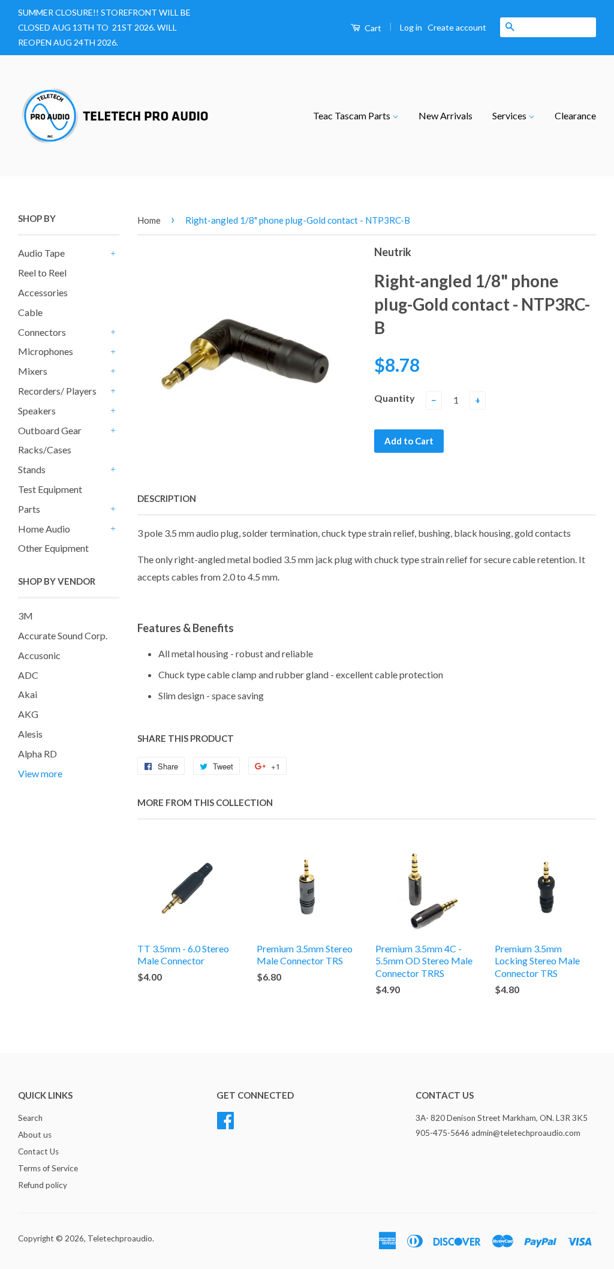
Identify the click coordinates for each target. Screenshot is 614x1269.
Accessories (43, 292)
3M (25, 615)
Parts (29, 509)
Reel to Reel (42, 272)
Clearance (575, 115)
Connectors (42, 332)
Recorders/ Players (57, 390)
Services (510, 115)
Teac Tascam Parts (352, 115)
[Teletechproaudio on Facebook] (225, 1119)
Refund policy (42, 1185)
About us (35, 1134)
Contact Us (38, 1151)
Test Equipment (50, 489)
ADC (28, 675)
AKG (28, 714)
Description (166, 498)
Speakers (37, 410)
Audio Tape (41, 252)
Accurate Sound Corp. (62, 635)
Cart (372, 28)
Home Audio (44, 528)
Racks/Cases (44, 449)
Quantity (394, 398)
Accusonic (39, 655)
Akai (27, 694)
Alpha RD (37, 753)
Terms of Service (48, 1168)
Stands (32, 469)
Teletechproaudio (120, 1238)
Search (30, 1118)
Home (149, 220)
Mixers (32, 371)
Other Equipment (53, 548)
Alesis (30, 733)
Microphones (45, 351)
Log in (411, 27)
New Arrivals (445, 115)
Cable (30, 312)
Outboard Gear (50, 430)
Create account (457, 27)
